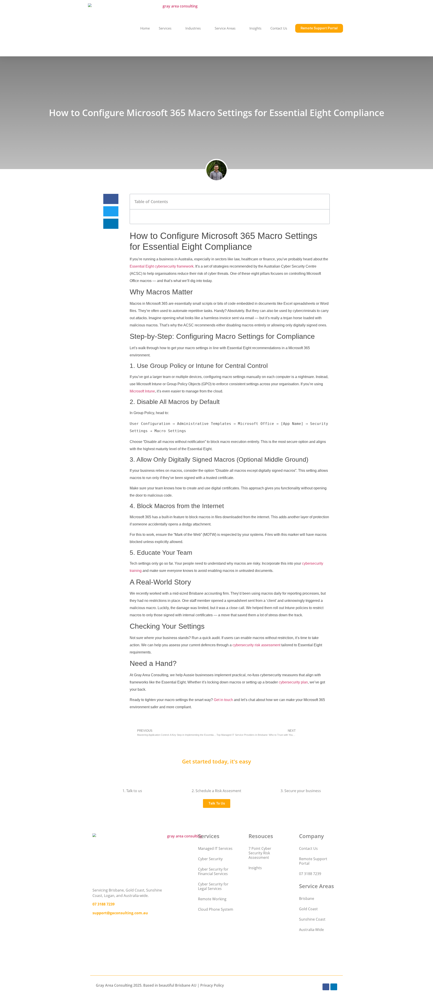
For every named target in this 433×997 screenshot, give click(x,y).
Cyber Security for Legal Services (213, 886)
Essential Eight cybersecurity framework (161, 266)
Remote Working (212, 898)
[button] (110, 199)
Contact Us (278, 28)
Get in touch (223, 700)
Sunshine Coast (312, 919)
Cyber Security (210, 858)
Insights (255, 28)
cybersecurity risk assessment (256, 645)
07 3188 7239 (103, 904)
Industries (193, 28)
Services (165, 28)
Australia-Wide (311, 929)
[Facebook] (325, 986)
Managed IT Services (215, 848)
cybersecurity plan (293, 682)
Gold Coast (308, 908)
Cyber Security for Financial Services (213, 871)
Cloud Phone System (215, 909)
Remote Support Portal (313, 861)
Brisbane (306, 898)
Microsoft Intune (142, 391)
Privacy (206, 985)
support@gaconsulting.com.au (120, 912)
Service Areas (225, 28)
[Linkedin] (333, 986)
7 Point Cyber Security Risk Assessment (260, 853)
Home (145, 28)
